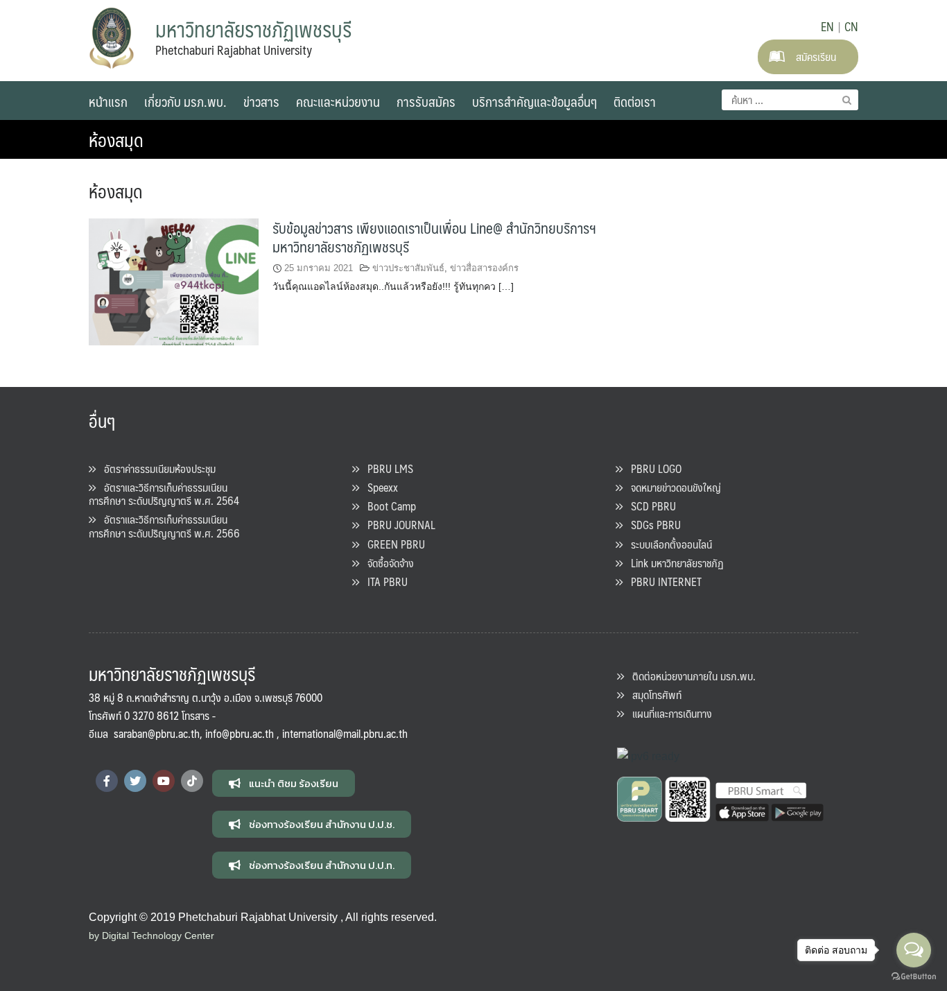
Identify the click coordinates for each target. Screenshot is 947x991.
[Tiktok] (192, 781)
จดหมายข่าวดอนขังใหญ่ (672, 487)
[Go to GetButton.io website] (914, 976)
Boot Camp (387, 506)
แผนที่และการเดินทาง (668, 713)
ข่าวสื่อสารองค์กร (484, 268)
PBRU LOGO (652, 468)
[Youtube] (164, 781)
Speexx (378, 487)
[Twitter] (135, 781)
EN (827, 26)
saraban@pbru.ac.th (157, 733)
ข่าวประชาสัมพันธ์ (408, 268)
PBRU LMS (386, 468)
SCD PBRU (649, 506)
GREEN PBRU (392, 544)
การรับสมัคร (426, 101)
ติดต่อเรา (635, 101)
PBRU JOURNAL (397, 524)
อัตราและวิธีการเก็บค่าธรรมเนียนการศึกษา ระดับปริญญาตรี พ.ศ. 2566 (164, 526)
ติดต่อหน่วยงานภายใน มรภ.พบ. (690, 675)
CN (851, 26)
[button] (283, 783)
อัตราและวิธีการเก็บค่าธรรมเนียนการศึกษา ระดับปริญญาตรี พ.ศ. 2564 (164, 494)
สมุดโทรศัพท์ (652, 694)
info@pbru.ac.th (239, 733)
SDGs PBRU (652, 524)
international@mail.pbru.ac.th (345, 733)
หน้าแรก (108, 101)
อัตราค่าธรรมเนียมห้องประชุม (156, 468)
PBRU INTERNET (662, 581)
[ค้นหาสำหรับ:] (790, 99)
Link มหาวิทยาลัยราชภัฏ (673, 562)
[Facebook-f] (107, 781)
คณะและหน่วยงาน (338, 101)
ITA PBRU (383, 581)
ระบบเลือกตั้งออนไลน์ (667, 544)
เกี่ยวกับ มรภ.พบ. (185, 101)
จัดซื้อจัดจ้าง (386, 562)
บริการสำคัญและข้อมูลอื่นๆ (534, 101)
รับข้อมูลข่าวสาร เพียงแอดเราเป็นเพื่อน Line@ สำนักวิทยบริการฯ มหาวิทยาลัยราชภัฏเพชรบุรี (434, 237)
